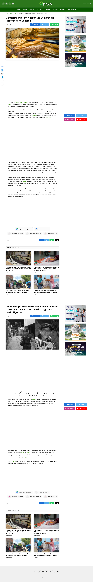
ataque (44, 392)
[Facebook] (2, 66)
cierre (10, 104)
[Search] (90, 9)
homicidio (28, 452)
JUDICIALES (39, 9)
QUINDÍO (25, 9)
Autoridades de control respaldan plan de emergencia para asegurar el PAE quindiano (45, 291)
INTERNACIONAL (72, 9)
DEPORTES (55, 9)
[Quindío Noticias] (46, 3)
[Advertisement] (32, 81)
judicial (26, 457)
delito (22, 452)
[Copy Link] (2, 84)
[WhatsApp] (2, 80)
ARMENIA (31, 9)
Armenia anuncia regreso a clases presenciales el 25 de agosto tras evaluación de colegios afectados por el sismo (46, 269)
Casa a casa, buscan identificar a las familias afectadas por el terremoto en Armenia (17, 291)
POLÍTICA (62, 9)
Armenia (17, 102)
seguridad (48, 117)
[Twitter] (2, 70)
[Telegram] (2, 77)
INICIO (18, 9)
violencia (25, 181)
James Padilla (23, 102)
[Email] (2, 73)
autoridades (34, 115)
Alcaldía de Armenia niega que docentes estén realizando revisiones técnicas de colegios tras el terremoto (18, 269)
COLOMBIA (47, 9)
